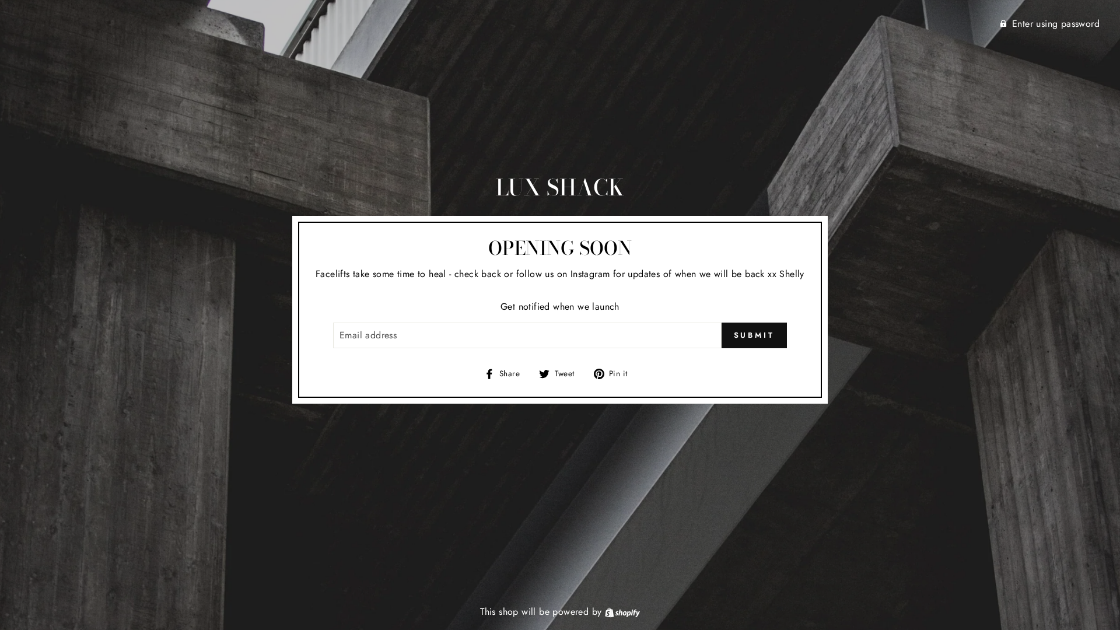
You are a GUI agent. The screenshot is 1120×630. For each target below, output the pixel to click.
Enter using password (1056, 23)
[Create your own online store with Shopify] (622, 611)
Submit (754, 335)
